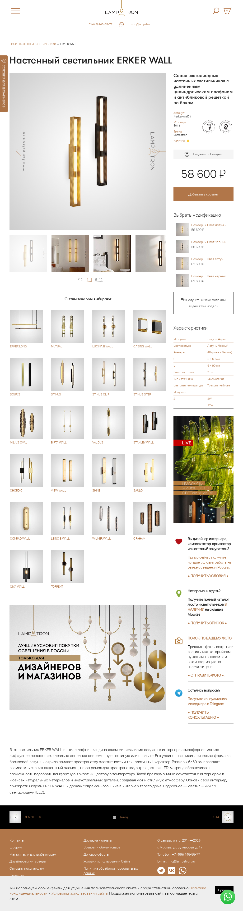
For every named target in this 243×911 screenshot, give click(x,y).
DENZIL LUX (33, 817)
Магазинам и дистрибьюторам (32, 854)
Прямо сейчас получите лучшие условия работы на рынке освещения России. (210, 562)
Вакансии (16, 875)
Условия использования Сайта (107, 861)
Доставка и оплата (98, 840)
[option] (87, 151)
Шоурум (15, 847)
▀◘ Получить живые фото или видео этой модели (203, 303)
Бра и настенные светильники (32, 44)
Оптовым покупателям (26, 868)
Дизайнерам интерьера (27, 861)
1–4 (89, 280)
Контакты (16, 840)
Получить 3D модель (206, 154)
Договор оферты (96, 854)
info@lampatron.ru (142, 24)
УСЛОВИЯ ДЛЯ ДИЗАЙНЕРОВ (3, 86)
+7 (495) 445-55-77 (99, 24)
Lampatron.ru (171, 840)
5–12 (99, 280)
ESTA (215, 817)
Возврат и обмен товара (102, 847)
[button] (18, 151)
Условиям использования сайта (79, 893)
